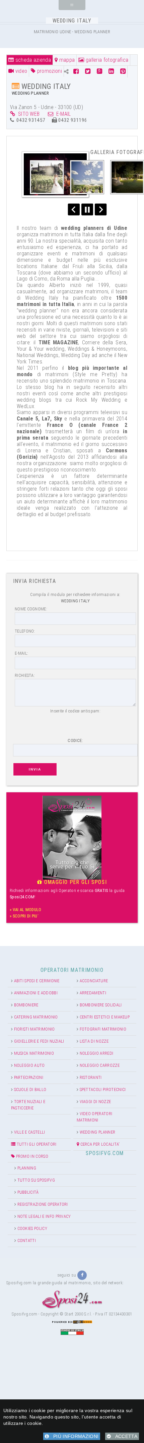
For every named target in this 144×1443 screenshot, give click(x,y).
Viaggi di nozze (95, 1101)
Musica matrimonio (34, 1053)
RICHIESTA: (25, 675)
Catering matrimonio (36, 1016)
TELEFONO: (25, 631)
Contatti (26, 1240)
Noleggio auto (29, 1065)
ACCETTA (124, 1436)
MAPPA (66, 60)
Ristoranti (91, 1077)
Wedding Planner (98, 1132)
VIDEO (20, 71)
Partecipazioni (28, 1077)
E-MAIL (62, 114)
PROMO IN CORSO (31, 1156)
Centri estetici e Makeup (105, 1016)
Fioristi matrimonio (34, 1029)
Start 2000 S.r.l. (78, 1313)
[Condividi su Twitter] (87, 71)
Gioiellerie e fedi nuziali (39, 1041)
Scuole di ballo (30, 1089)
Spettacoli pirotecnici (103, 1089)
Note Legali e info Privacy (44, 1216)
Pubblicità (28, 1192)
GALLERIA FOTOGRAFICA (106, 60)
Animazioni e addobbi (36, 992)
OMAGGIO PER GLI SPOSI (74, 882)
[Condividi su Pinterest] (123, 71)
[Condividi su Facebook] (77, 71)
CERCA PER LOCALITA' (99, 1144)
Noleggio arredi (97, 1053)
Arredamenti (93, 992)
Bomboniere (26, 1004)
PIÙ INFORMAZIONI (73, 1436)
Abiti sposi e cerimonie (37, 980)
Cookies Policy (32, 1228)
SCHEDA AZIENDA (32, 60)
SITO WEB (27, 114)
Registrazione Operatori (42, 1204)
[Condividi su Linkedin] (111, 71)
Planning (27, 1168)
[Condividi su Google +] (99, 71)
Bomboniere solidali (101, 1004)
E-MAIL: (21, 653)
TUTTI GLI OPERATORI (35, 1144)
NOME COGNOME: (31, 608)
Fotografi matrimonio (103, 1029)
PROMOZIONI (49, 71)
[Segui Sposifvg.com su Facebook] (82, 1275)
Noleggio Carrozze (100, 1065)
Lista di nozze (94, 1041)
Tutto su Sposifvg (36, 1180)
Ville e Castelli (29, 1132)
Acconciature (94, 980)
